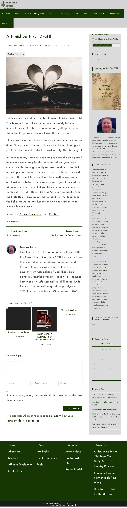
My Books (43, 451)
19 (106, 368)
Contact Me (15, 471)
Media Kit (14, 458)
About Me (14, 451)
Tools (40, 464)
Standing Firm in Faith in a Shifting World (105, 478)
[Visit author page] (11, 249)
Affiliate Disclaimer (20, 464)
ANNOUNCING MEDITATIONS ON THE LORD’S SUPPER (44, 337)
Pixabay (54, 214)
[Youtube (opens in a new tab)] (118, 4)
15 (118, 364)
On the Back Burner (70, 310)
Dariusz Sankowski (30, 214)
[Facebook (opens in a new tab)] (114, 4)
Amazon (100, 273)
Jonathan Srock (15, 45)
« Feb (94, 382)
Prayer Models (74, 469)
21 (114, 368)
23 (94, 373)
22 (118, 368)
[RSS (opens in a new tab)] (122, 4)
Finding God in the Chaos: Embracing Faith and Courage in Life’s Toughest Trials (106, 417)
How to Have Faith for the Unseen (104, 409)
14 (114, 364)
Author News (50, 45)
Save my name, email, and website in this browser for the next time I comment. (44, 398)
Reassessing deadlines (18, 332)
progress (13, 221)
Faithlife (95, 276)
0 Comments (66, 45)
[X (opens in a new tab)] (110, 4)
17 (98, 368)
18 (102, 368)
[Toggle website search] (12, 23)
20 (110, 368)
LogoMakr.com (72, 505)
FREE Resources (47, 458)
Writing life (23, 221)
